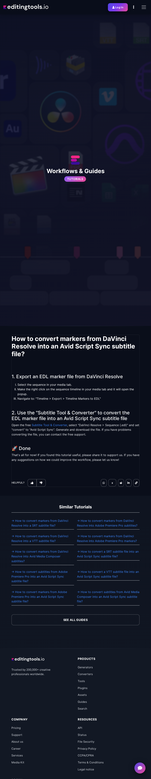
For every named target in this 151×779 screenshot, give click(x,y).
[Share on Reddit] (121, 483)
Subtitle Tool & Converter (49, 425)
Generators (85, 667)
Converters (85, 674)
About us (17, 741)
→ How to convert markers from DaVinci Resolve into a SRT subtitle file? (39, 523)
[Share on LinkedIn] (128, 483)
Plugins (82, 688)
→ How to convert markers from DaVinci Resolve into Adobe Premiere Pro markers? (107, 538)
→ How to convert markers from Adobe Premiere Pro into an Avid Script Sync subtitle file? (39, 596)
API (80, 728)
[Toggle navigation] (144, 7)
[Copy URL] (136, 483)
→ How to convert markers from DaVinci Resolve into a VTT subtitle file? (39, 538)
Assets (82, 695)
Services (17, 755)
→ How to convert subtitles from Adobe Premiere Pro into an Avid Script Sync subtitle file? (39, 576)
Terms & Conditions (91, 762)
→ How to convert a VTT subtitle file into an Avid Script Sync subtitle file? (108, 574)
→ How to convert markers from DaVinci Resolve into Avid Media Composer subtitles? (39, 556)
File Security (86, 741)
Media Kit (17, 762)
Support (16, 735)
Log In (119, 7)
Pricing (16, 728)
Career (16, 748)
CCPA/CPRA (86, 755)
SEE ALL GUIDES (75, 620)
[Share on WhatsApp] (104, 483)
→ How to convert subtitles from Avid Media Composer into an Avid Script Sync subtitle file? (108, 596)
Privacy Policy (87, 748)
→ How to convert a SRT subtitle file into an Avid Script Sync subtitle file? (108, 554)
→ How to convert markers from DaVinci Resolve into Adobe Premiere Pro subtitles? (107, 523)
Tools (81, 681)
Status (82, 735)
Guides (82, 702)
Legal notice (86, 769)
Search (82, 708)
